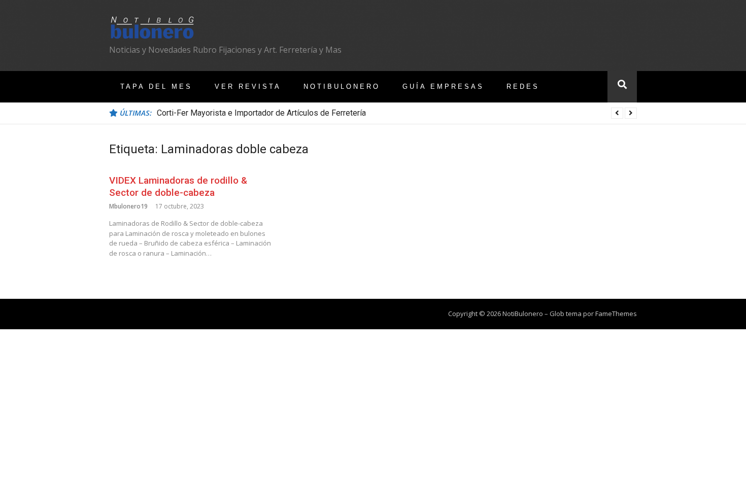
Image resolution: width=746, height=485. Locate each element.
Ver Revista (248, 86)
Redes (522, 86)
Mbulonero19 (128, 206)
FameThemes (616, 313)
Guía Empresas (443, 86)
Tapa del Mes (156, 86)
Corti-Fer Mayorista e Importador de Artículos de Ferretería (261, 113)
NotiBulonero (341, 86)
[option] (397, 113)
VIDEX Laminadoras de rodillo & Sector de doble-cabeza (178, 187)
